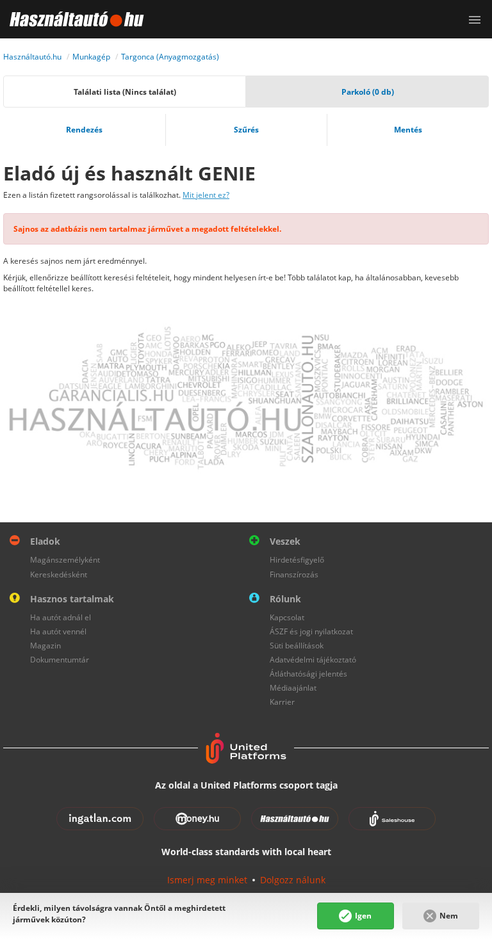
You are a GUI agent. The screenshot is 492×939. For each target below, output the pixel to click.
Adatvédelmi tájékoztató (313, 659)
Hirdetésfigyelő (297, 559)
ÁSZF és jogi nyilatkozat (311, 631)
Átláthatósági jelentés (308, 673)
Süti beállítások (297, 645)
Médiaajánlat (293, 687)
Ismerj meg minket (207, 880)
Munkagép (91, 56)
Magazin (45, 645)
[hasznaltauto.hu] (72, 19)
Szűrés (246, 129)
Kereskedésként (58, 574)
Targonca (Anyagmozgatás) (170, 56)
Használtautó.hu (32, 56)
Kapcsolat (287, 617)
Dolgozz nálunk (292, 880)
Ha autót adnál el (60, 617)
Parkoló (367, 91)
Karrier (282, 701)
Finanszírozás (294, 574)
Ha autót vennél (58, 631)
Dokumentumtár (59, 659)
